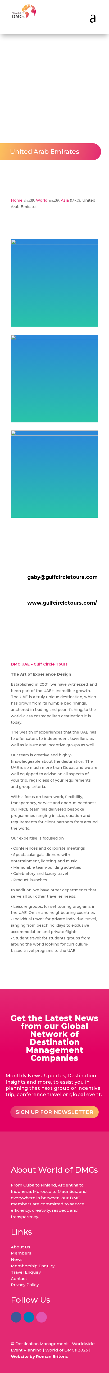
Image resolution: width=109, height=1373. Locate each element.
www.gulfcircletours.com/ (62, 603)
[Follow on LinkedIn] (29, 1317)
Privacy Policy (25, 1284)
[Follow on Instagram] (41, 1317)
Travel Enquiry (26, 1272)
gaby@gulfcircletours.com (62, 577)
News (16, 1259)
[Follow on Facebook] (16, 1317)
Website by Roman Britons (39, 1356)
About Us (20, 1246)
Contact (19, 1278)
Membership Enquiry (32, 1265)
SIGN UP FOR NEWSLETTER (54, 1112)
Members (21, 1253)
